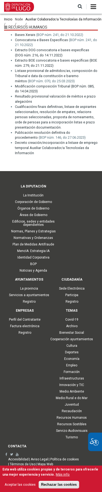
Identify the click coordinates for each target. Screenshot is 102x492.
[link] (6, 454)
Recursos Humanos (72, 418)
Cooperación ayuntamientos (71, 339)
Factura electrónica (24, 326)
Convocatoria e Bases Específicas (41, 40)
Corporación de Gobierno (33, 202)
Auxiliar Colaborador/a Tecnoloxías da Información (63, 19)
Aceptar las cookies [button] (20, 484)
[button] (80, 6)
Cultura (71, 346)
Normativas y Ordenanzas (33, 238)
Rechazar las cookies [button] (59, 485)
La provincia (29, 288)
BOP (33, 264)
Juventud (72, 404)
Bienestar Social (71, 333)
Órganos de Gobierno (33, 208)
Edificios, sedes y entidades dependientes (33, 223)
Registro (29, 301)
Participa (71, 295)
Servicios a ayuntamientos (29, 295)
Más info (63, 474)
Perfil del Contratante (25, 319)
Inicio (8, 19)
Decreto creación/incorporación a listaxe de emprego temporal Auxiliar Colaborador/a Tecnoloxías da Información (56, 148)
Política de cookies (64, 459)
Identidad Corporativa (33, 257)
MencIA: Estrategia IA (33, 251)
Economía (71, 359)
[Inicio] (19, 6)
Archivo (72, 326)
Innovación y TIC (71, 385)
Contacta (17, 446)
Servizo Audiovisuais (72, 431)
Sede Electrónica (72, 288)
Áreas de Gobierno (33, 215)
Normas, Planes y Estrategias (33, 231)
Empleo (71, 365)
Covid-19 (71, 319)
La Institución (33, 195)
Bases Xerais (25, 35)
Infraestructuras (72, 378)
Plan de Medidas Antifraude (33, 244)
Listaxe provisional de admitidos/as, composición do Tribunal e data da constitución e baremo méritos (56, 76)
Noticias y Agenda (33, 270)
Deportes (72, 352)
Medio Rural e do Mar (72, 398)
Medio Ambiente (72, 391)
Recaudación (72, 411)
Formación (72, 372)
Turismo (72, 437)
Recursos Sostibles (71, 424)
